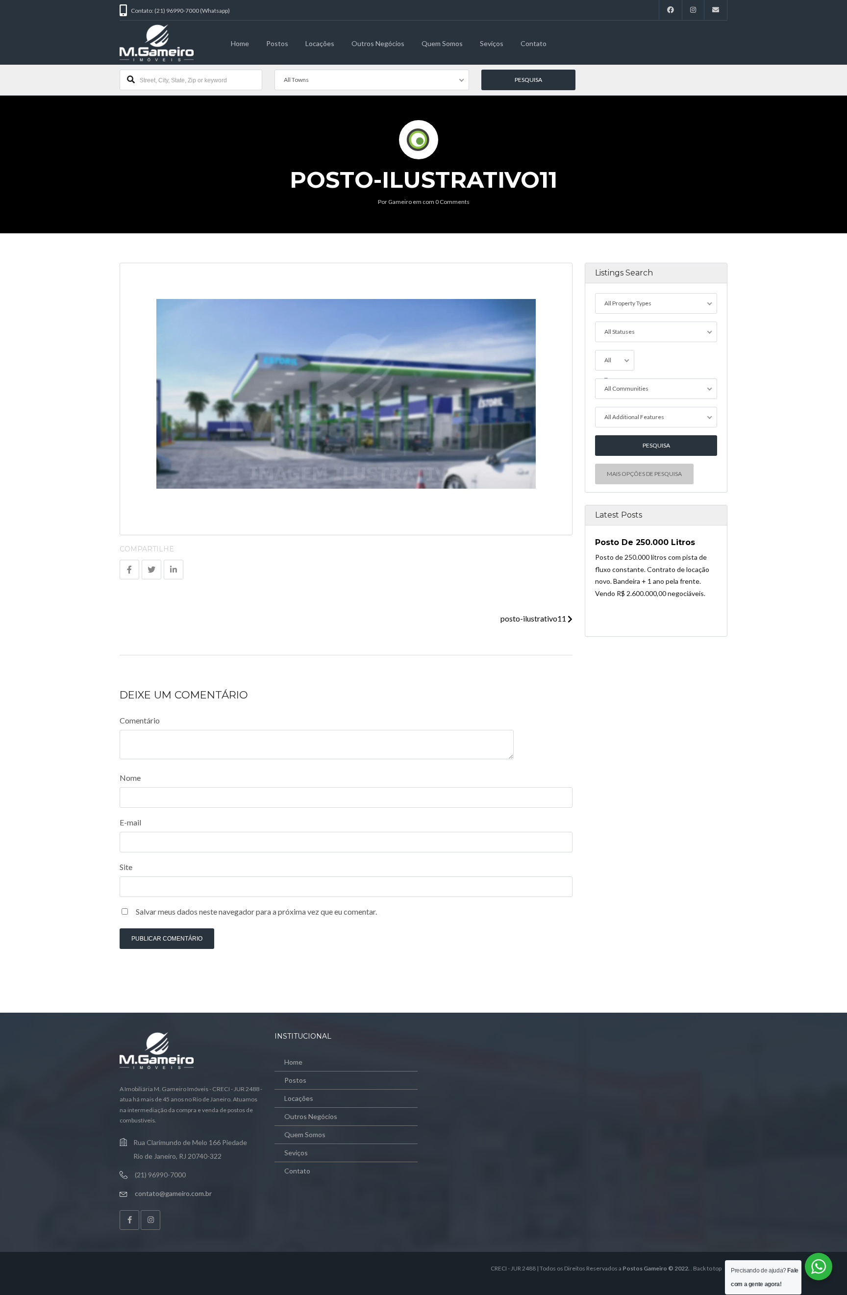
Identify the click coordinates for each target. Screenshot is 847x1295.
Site (126, 867)
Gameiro (400, 201)
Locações (319, 43)
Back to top (707, 1268)
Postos (277, 43)
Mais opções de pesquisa (644, 473)
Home (240, 43)
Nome (130, 777)
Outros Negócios (377, 43)
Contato (534, 43)
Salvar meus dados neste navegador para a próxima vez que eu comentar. (256, 911)
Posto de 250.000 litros (645, 542)
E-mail (130, 822)
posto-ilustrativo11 (534, 618)
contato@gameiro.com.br (173, 1193)
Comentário (140, 720)
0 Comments (452, 201)
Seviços (491, 43)
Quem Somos (442, 43)
